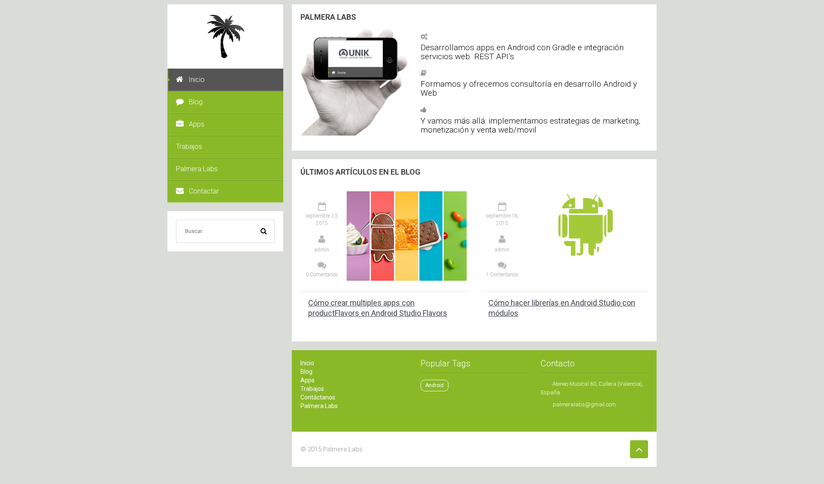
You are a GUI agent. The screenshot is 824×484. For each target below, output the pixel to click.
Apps (196, 124)
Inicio (196, 80)
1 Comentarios (502, 275)
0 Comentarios (322, 275)
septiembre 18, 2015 (502, 219)
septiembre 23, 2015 (322, 219)
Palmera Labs (197, 169)
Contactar (204, 191)
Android (434, 385)
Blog (196, 102)
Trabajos (189, 146)
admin (322, 250)
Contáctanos (317, 397)
